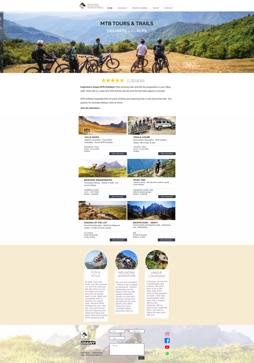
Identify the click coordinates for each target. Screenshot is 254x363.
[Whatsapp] (167, 353)
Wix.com (130, 354)
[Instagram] (167, 334)
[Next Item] (250, 42)
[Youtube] (167, 347)
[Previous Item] (3, 42)
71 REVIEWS (136, 80)
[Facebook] (167, 340)
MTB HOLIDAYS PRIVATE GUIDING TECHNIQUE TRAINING (95, 6)
